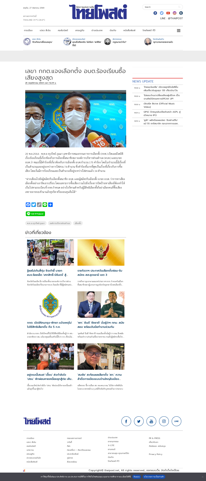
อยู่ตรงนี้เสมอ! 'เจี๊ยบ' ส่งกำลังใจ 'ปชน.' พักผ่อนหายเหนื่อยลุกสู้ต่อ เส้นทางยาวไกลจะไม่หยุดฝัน (49, 379)
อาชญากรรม (113, 441)
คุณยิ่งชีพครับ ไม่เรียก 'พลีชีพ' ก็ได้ (86, 43)
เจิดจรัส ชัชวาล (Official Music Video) (159, 105)
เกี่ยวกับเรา (153, 442)
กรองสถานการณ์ (74, 438)
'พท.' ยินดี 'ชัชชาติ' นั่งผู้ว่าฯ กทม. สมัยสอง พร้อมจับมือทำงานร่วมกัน (100, 325)
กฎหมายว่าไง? (119, 42)
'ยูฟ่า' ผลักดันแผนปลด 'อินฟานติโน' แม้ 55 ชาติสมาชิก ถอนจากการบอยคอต (161, 122)
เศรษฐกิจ (79, 30)
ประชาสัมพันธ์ (73, 454)
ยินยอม (137, 477)
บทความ (30, 450)
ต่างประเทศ (97, 30)
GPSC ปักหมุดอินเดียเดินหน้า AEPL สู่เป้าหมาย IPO (162, 113)
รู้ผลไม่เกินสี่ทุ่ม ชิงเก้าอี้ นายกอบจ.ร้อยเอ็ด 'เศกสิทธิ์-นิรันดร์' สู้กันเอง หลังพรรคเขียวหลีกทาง (46, 274)
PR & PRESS (154, 438)
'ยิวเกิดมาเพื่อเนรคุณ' (42, 42)
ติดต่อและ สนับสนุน (157, 446)
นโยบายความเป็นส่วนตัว (154, 477)
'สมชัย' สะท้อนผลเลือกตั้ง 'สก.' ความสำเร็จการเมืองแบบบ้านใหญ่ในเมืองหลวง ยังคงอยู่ (99, 379)
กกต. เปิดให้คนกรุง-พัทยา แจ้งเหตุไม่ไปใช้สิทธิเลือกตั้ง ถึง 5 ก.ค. (49, 325)
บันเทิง (113, 30)
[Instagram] (174, 13)
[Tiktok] (181, 13)
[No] (202, 476)
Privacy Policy (155, 454)
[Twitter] (161, 13)
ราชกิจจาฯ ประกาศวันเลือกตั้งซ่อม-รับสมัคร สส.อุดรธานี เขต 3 (99, 272)
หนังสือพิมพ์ (129, 30)
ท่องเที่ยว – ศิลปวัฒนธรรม (79, 450)
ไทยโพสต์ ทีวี (149, 30)
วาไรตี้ (69, 442)
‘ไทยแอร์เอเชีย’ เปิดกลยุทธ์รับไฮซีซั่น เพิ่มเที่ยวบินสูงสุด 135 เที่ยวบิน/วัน (161, 88)
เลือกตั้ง (78, 223)
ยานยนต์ (111, 449)
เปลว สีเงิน (45, 30)
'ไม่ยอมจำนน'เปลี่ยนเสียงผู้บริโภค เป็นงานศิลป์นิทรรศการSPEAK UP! (162, 97)
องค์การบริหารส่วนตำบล (60, 223)
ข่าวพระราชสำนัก (34, 457)
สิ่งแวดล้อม (72, 461)
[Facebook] (155, 13)
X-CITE (111, 445)
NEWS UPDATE (142, 81)
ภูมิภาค (70, 457)
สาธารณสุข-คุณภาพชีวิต (118, 453)
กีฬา (68, 446)
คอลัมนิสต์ (63, 30)
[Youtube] (168, 13)
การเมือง (28, 30)
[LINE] (176, 421)
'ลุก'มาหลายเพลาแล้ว (163, 42)
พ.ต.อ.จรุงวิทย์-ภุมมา (36, 223)
